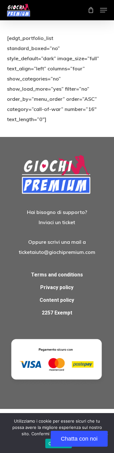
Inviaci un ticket (57, 222)
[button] (103, 10)
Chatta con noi (79, 439)
